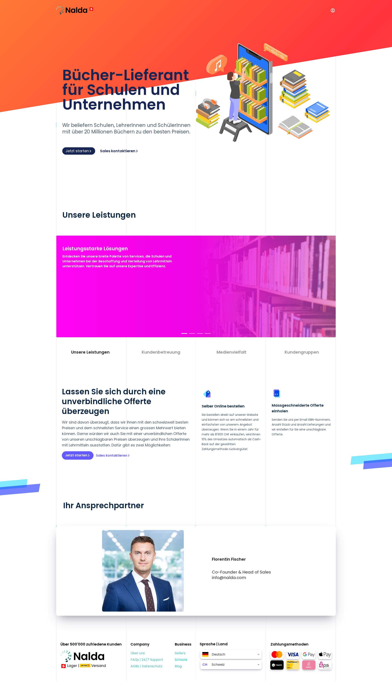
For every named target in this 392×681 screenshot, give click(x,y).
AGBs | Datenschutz (146, 666)
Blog (178, 666)
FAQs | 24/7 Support (146, 659)
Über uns (137, 653)
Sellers (180, 653)
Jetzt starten (77, 150)
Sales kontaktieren (117, 150)
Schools (181, 659)
